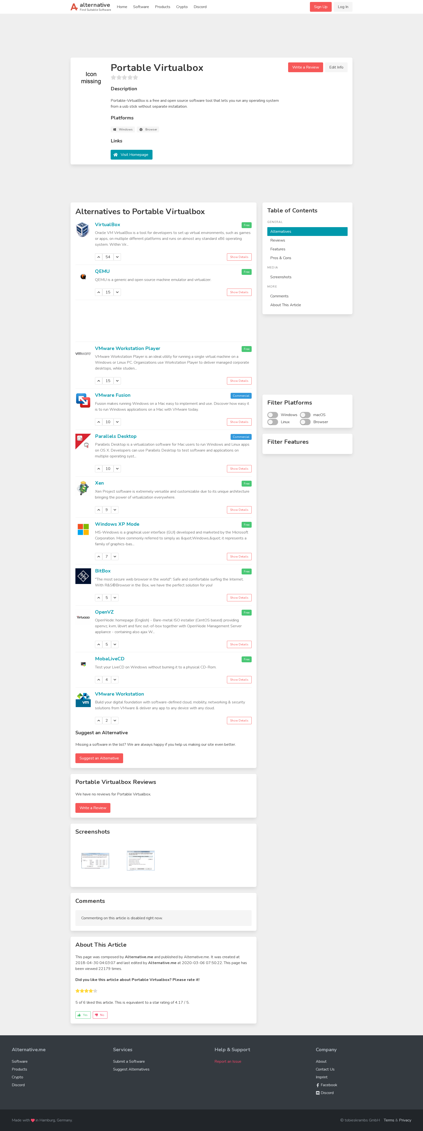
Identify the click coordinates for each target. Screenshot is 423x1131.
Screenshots (281, 277)
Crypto (182, 7)
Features (277, 249)
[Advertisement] (211, 37)
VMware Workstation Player (127, 348)
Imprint (322, 1077)
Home (122, 7)
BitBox (103, 571)
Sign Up (321, 7)
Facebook (328, 1085)
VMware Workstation (119, 694)
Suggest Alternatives (131, 1069)
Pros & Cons (280, 258)
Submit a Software (129, 1061)
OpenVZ (104, 612)
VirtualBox (107, 224)
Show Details (239, 257)
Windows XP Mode (117, 524)
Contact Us (325, 1069)
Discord (200, 7)
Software (141, 7)
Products (162, 7)
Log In (343, 7)
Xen (99, 483)
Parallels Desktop (116, 436)
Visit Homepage (134, 154)
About (321, 1061)
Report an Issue (227, 1061)
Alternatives (280, 231)
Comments (279, 296)
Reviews (277, 240)
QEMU (102, 271)
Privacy (405, 1120)
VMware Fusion (112, 395)
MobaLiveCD (110, 658)
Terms (389, 1120)
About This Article (285, 305)
